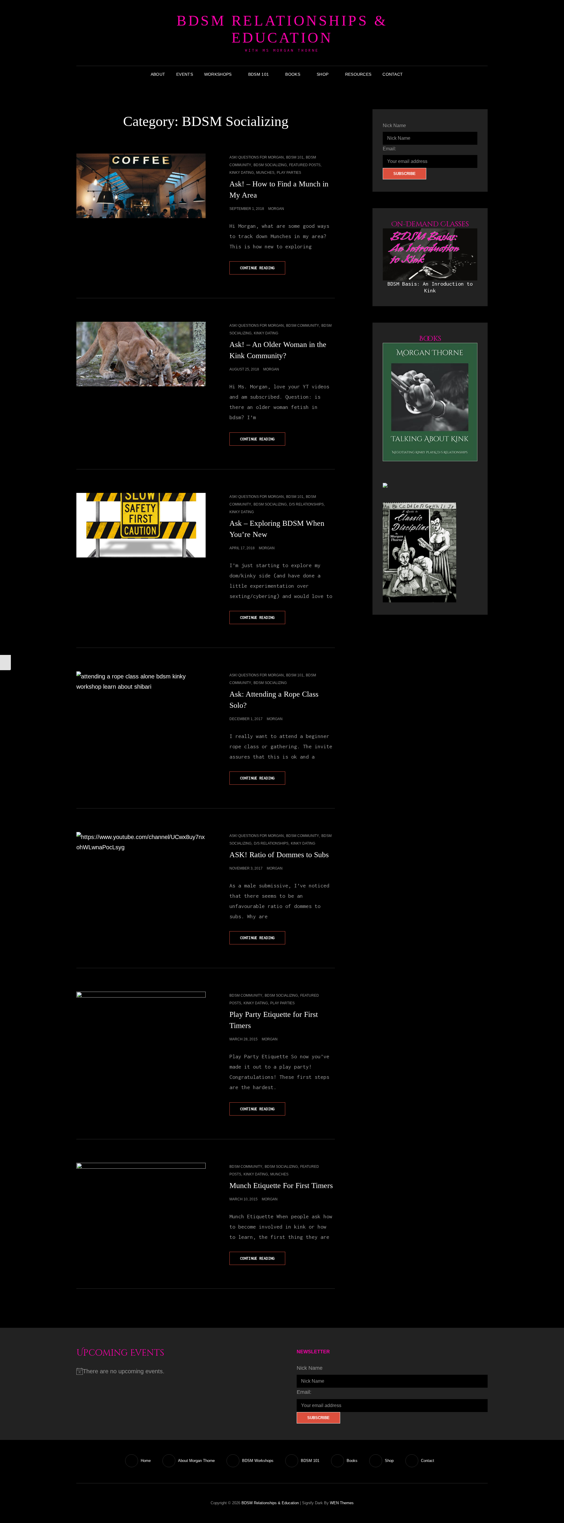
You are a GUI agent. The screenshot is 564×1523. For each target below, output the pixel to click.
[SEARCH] (412, 74)
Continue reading (262, 269)
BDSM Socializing (270, 165)
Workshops (218, 74)
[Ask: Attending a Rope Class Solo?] (141, 719)
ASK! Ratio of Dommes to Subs (279, 854)
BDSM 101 (258, 74)
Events (184, 74)
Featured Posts (304, 165)
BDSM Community (302, 326)
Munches (265, 173)
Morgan (276, 209)
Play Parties (289, 173)
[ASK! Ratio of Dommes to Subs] (141, 864)
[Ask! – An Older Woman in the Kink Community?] (141, 354)
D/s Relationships (306, 504)
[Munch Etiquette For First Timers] (141, 1195)
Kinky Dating (241, 173)
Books (292, 74)
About (158, 74)
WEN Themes (342, 1503)
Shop (322, 74)
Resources (358, 74)
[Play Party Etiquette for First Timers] (141, 1032)
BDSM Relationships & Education (282, 29)
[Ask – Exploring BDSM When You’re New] (141, 525)
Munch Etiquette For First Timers (281, 1185)
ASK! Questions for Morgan (256, 157)
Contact (392, 74)
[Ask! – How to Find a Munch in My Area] (141, 186)
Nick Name (394, 125)
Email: (389, 148)
